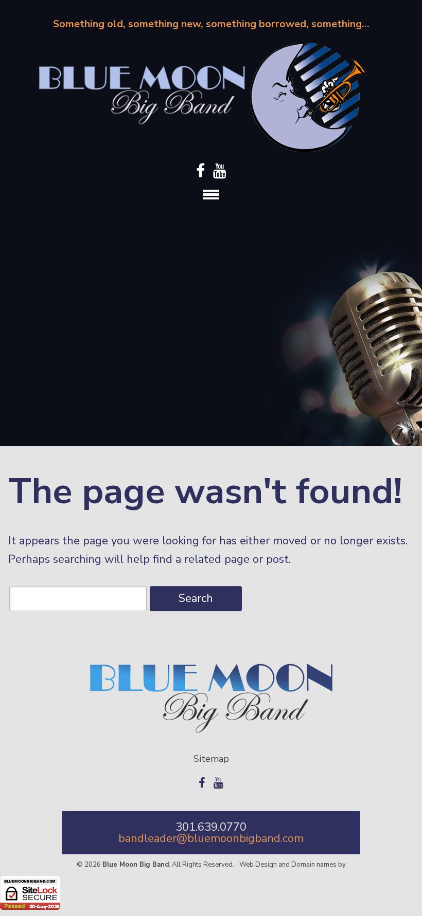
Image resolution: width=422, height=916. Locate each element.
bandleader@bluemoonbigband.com (211, 838)
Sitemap (211, 759)
